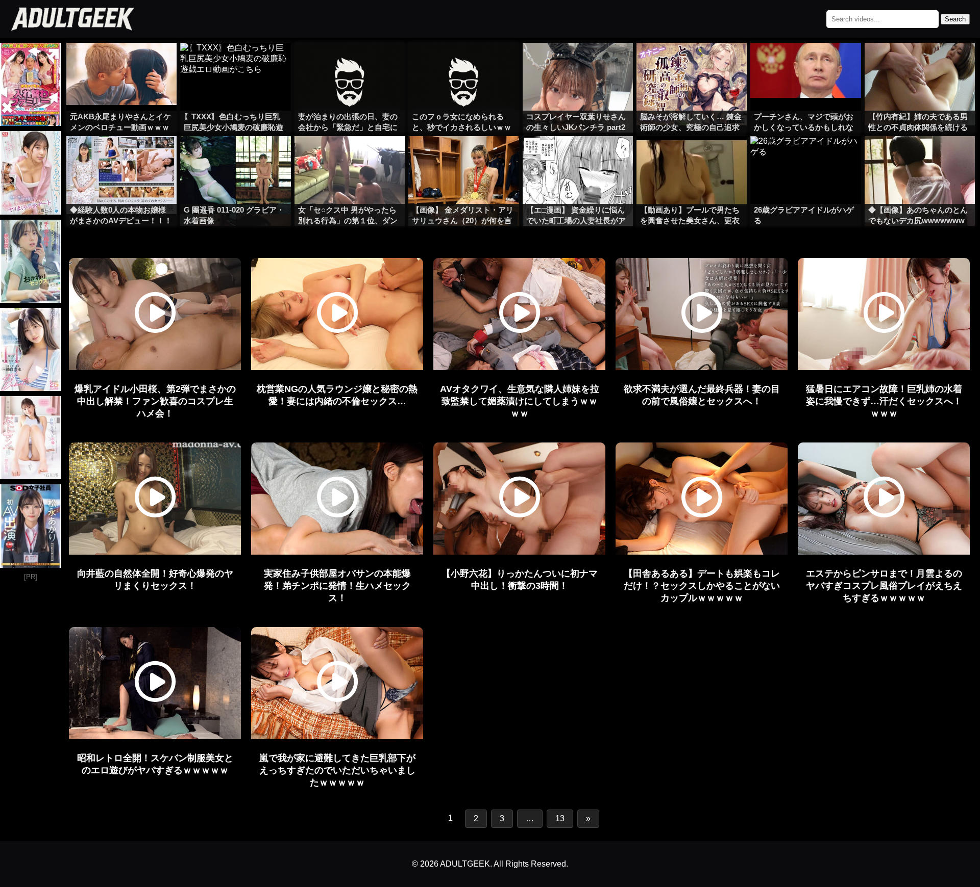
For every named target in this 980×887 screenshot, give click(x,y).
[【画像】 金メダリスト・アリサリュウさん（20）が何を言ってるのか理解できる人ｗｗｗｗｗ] (463, 156)
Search (955, 19)
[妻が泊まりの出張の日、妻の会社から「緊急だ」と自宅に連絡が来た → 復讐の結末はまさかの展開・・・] (350, 63)
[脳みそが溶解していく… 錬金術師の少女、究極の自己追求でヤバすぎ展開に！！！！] (691, 63)
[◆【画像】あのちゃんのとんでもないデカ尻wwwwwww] (920, 156)
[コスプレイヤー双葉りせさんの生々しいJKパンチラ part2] (578, 63)
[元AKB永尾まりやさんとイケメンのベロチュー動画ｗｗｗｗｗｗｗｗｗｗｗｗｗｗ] (121, 63)
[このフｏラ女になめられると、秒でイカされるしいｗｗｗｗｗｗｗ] (463, 63)
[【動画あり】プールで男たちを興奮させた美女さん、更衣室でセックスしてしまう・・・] (691, 156)
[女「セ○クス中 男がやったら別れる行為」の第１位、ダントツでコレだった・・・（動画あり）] (350, 156)
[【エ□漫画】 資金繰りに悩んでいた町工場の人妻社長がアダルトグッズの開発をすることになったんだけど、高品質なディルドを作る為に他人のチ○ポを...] (578, 156)
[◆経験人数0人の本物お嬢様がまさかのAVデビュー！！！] (121, 156)
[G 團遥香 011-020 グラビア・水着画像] (235, 156)
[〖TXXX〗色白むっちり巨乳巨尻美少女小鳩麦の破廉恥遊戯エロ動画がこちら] (235, 63)
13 (560, 818)
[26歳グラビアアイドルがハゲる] (805, 156)
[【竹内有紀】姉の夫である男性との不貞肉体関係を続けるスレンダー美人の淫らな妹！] (920, 63)
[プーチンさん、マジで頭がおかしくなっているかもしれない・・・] (805, 63)
